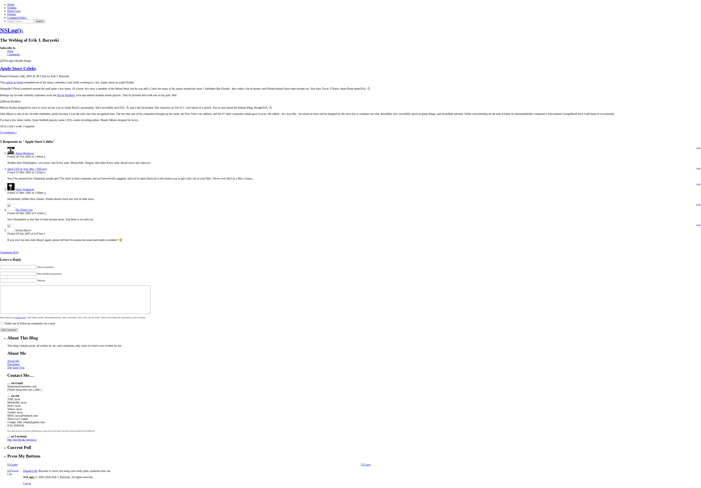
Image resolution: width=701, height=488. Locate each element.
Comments (13, 54)
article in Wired (14, 82)
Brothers (70, 95)
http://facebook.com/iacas (22, 439)
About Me (13, 361)
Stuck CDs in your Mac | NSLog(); (27, 169)
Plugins (11, 14)
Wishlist (11, 7)
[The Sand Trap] (12, 464)
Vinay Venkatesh (24, 189)
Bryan (60, 95)
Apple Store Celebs (18, 68)
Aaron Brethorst (24, 153)
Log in (27, 483)
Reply (699, 148)
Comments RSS (9, 252)
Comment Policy (17, 17)
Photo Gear (13, 11)
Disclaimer (13, 364)
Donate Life (30, 470)
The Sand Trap (15, 367)
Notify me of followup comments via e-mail (29, 323)
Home (10, 4)
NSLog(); (11, 30)
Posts (10, 51)
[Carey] (366, 464)
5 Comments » (8, 132)
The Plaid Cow (24, 209)
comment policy (20, 318)
